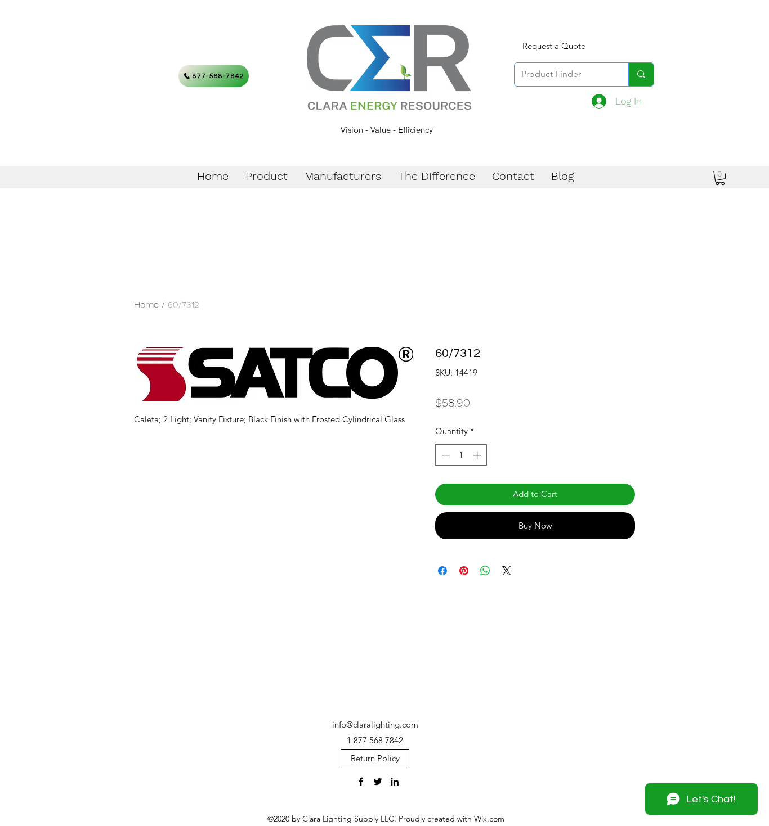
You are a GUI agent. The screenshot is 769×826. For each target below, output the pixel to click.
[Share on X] (506, 570)
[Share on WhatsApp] (485, 570)
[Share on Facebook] (442, 570)
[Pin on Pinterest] (464, 570)
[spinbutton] (461, 455)
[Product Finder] (641, 74)
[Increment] (478, 455)
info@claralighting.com (375, 724)
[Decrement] (444, 455)
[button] (720, 178)
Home (146, 304)
